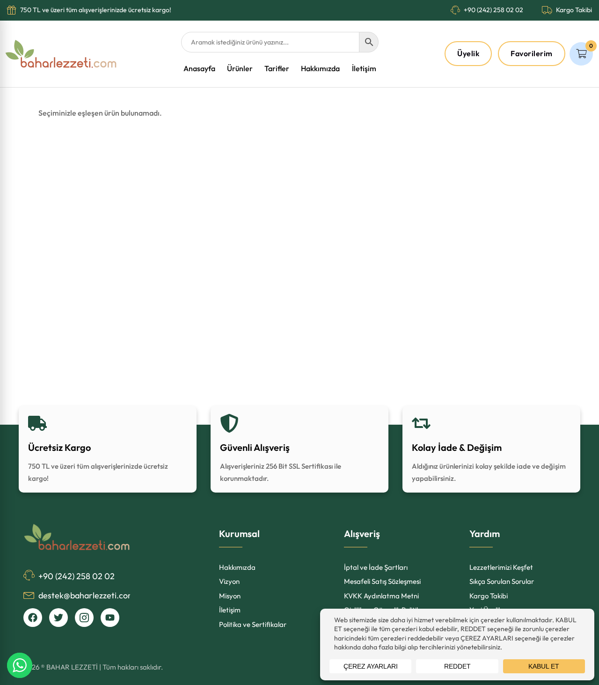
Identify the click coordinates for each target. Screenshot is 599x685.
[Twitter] (58, 617)
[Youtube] (110, 617)
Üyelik (468, 53)
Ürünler (240, 68)
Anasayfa (199, 68)
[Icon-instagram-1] (84, 617)
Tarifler (276, 68)
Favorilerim (532, 53)
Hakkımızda (320, 68)
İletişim (364, 68)
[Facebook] (32, 617)
